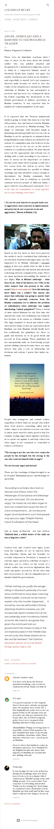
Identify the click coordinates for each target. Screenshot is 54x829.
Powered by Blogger (29, 820)
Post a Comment (12, 804)
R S (14, 698)
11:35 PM (16, 798)
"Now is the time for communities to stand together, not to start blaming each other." (27, 189)
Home (7, 19)
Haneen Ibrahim (20, 677)
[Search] (48, 4)
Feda (15, 767)
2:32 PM (16, 759)
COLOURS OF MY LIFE (17, 10)
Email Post (15, 660)
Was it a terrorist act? (21, 289)
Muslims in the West (28, 664)
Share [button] (6, 660)
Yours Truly (20, 19)
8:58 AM (16, 691)
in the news (14, 664)
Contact (33, 19)
